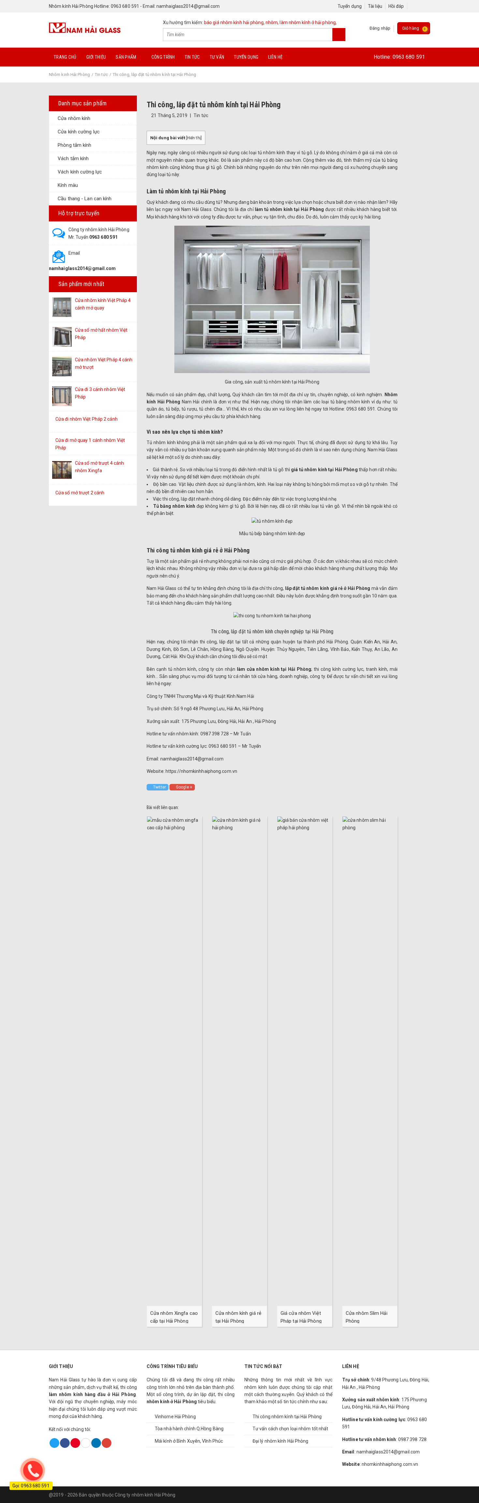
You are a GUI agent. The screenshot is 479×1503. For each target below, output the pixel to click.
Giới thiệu (96, 57)
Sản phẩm (126, 57)
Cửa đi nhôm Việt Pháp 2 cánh (86, 419)
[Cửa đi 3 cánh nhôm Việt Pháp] (62, 395)
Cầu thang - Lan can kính (84, 199)
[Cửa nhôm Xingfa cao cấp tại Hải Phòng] (174, 1060)
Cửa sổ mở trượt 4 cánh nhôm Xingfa (99, 466)
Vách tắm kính (73, 158)
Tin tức (192, 57)
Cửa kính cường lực (79, 132)
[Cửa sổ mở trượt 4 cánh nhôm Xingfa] (62, 469)
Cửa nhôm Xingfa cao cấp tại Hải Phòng (174, 1316)
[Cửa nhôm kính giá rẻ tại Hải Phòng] (239, 1060)
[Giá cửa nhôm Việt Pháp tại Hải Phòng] (304, 1060)
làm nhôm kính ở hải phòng (308, 22)
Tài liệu (375, 6)
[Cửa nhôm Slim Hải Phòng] (369, 1060)
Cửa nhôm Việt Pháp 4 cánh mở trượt (104, 363)
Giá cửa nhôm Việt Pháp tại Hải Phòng (301, 1316)
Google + (184, 787)
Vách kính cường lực (80, 172)
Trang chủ (65, 57)
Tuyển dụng (350, 6)
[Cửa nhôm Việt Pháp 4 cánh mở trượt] (62, 366)
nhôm (272, 22)
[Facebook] (413, 6)
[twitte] (419, 6)
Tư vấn (217, 57)
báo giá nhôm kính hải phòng (234, 22)
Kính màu (68, 185)
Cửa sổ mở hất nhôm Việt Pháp (101, 333)
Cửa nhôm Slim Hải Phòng (366, 1316)
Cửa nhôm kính (74, 118)
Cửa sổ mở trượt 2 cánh (79, 492)
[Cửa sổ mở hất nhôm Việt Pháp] (62, 336)
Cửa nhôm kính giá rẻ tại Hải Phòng (238, 1316)
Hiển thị (194, 138)
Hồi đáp (396, 6)
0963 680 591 (409, 57)
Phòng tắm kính (74, 145)
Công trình (163, 57)
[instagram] (425, 6)
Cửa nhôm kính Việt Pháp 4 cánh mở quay (103, 304)
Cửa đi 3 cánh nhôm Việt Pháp (100, 393)
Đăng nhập (380, 28)
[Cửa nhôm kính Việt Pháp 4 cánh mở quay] (62, 306)
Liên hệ (275, 57)
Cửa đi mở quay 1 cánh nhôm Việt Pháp (90, 444)
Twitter (159, 787)
